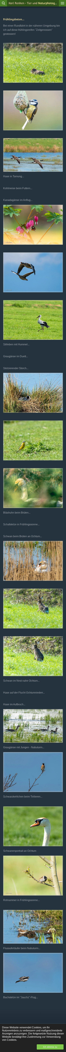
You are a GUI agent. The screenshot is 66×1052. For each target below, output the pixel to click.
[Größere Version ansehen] (33, 63)
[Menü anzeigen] (62, 3)
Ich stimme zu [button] (50, 1047)
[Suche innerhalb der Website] (3, 3)
